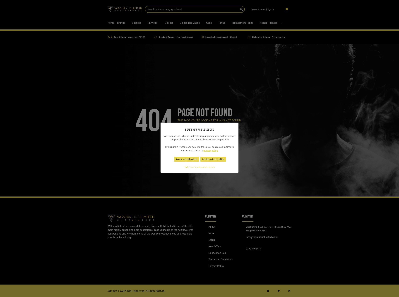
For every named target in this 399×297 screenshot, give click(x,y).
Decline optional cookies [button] (213, 159)
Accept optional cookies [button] (186, 159)
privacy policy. (210, 150)
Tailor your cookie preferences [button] (199, 167)
